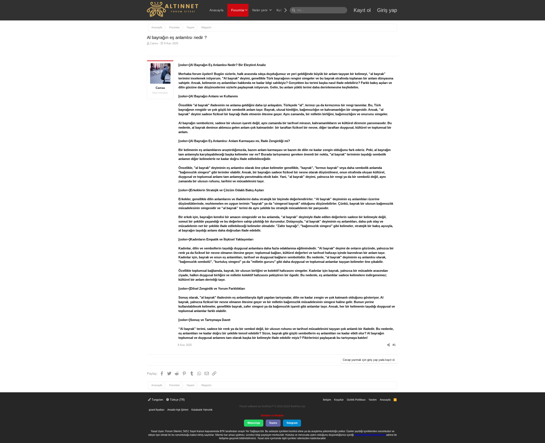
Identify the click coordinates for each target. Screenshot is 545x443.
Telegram (292, 422)
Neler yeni (259, 10)
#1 (394, 345)
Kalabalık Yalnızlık (201, 409)
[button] (246, 10)
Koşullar (339, 399)
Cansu (154, 43)
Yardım (373, 399)
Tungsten (157, 399)
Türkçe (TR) (177, 399)
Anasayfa (216, 10)
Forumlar (238, 10)
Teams (273, 422)
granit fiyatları (156, 409)
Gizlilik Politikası (356, 399)
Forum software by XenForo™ (272, 406)
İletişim (327, 399)
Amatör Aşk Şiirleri (177, 409)
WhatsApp (253, 422)
